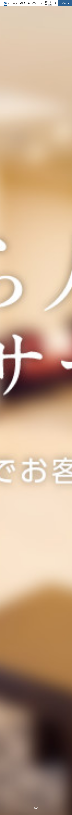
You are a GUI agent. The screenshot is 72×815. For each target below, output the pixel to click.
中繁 (46, 2)
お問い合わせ (65, 3)
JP (50, 4)
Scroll (36, 808)
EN (46, 4)
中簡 (50, 2)
